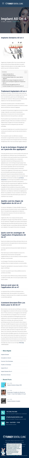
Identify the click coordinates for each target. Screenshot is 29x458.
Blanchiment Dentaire (6, 374)
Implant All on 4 (4, 368)
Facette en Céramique (6, 364)
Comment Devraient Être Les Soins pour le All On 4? (13, 86)
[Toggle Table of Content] (24, 72)
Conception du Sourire (6, 357)
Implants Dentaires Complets (13, 401)
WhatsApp (21, 342)
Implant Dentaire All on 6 (6, 371)
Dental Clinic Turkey (14, 455)
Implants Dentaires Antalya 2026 (14, 385)
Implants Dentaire (5, 354)
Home (3, 21)
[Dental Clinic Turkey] (14, 3)
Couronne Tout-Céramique (7, 361)
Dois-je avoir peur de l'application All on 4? (11, 84)
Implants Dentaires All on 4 (8, 74)
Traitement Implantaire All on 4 (9, 75)
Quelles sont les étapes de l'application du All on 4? (13, 80)
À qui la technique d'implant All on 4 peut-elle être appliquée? (13, 78)
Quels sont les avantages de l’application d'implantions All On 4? (14, 82)
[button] (3, 452)
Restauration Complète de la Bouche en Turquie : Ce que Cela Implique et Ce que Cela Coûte (13, 394)
